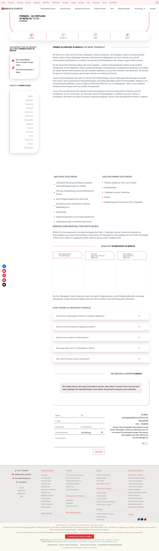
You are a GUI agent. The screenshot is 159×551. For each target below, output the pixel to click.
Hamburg (20, 2)
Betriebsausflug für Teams (109, 541)
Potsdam (11, 2)
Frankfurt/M (56, 2)
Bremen (28, 2)
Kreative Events (100, 9)
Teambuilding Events (47, 9)
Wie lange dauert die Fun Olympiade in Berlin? (75, 348)
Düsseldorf (113, 2)
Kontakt (153, 9)
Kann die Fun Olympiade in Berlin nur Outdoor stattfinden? (80, 316)
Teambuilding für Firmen (60, 541)
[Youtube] (145, 519)
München (46, 2)
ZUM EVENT (67, 283)
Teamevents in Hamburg (70, 540)
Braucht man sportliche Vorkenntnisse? (72, 337)
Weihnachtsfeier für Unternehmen (77, 541)
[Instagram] (142, 519)
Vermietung (139, 9)
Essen (104, 2)
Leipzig (73, 2)
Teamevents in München (85, 540)
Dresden (81, 2)
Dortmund (96, 2)
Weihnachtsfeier (124, 9)
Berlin (3, 2)
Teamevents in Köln (98, 540)
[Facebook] (4, 266)
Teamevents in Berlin (56, 540)
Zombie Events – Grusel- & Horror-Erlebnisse (62, 545)
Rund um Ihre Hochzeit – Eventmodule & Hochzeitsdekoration (101, 545)
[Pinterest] (4, 280)
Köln (88, 2)
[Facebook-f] (138, 519)
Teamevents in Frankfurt (112, 540)
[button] (157, 2)
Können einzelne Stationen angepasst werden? (75, 327)
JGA (111, 9)
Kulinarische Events (82, 9)
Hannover (37, 2)
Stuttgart (65, 2)
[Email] (4, 285)
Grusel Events (65, 9)
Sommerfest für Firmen (94, 541)
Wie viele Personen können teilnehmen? (73, 359)
